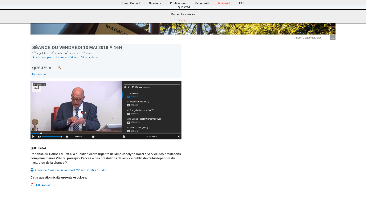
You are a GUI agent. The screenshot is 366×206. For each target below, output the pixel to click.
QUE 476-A (42, 185)
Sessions (155, 3)
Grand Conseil (130, 3)
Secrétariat (202, 3)
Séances (183, 20)
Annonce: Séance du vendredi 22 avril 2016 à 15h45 (70, 170)
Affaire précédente (67, 57)
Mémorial (224, 3)
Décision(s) (39, 74)
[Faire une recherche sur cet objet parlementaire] (56, 65)
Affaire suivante (90, 57)
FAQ (242, 3)
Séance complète (42, 57)
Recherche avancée (183, 14)
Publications (178, 3)
